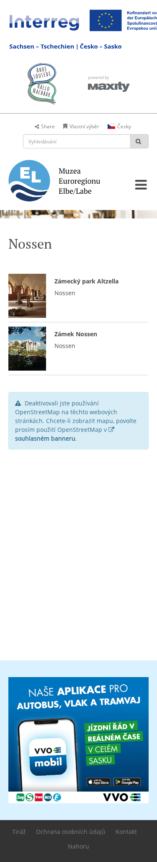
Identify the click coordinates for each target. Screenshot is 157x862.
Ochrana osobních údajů (71, 832)
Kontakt (126, 832)
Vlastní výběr (84, 126)
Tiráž (19, 832)
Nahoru (78, 846)
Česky (124, 126)
